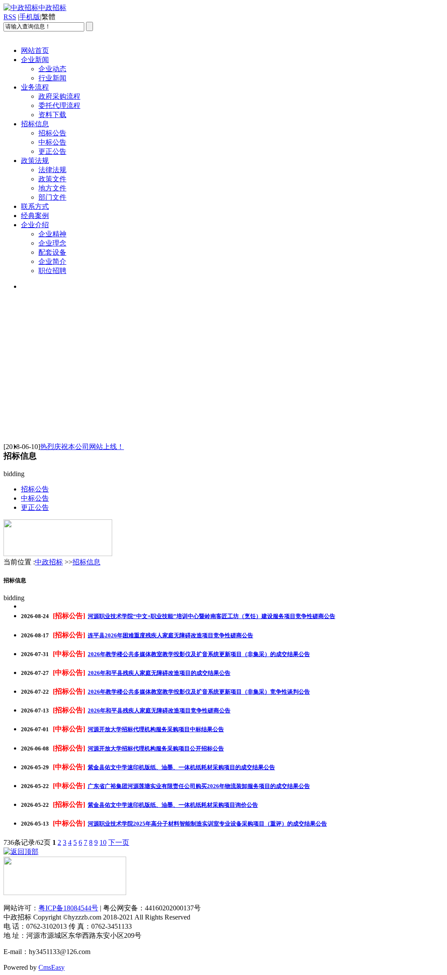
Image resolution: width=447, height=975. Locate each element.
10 (103, 842)
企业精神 (52, 234)
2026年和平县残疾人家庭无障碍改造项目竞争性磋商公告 (159, 710)
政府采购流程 (59, 96)
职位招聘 (52, 270)
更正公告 (52, 151)
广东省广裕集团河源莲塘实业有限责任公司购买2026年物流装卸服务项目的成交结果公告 (199, 786)
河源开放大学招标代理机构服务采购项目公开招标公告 (156, 748)
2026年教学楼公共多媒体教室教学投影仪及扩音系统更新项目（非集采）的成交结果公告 (199, 654)
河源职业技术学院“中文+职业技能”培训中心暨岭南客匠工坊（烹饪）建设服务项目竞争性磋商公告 (211, 616)
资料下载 (52, 114)
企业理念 (52, 243)
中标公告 (52, 142)
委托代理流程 (59, 105)
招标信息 (35, 124)
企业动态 (52, 69)
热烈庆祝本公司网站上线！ (82, 446)
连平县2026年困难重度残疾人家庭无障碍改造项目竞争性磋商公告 (170, 635)
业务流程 (35, 87)
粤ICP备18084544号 (68, 908)
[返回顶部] (20, 851)
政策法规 (35, 160)
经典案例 (35, 215)
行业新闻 (52, 78)
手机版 (29, 17)
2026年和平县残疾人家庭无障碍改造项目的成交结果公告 (159, 673)
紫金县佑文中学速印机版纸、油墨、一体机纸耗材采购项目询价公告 (173, 805)
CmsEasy (51, 967)
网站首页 (35, 50)
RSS (9, 17)
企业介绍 (35, 224)
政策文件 (52, 179)
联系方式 (35, 206)
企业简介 (52, 261)
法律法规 (52, 169)
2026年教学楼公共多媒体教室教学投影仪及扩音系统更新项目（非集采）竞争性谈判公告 (199, 691)
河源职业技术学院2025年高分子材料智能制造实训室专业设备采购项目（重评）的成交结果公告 (207, 823)
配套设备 (52, 252)
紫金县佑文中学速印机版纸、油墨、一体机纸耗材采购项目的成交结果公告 (181, 767)
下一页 (118, 842)
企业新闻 (35, 59)
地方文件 (52, 188)
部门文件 (52, 197)
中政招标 (49, 562)
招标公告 (52, 133)
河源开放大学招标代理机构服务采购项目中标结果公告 (156, 729)
